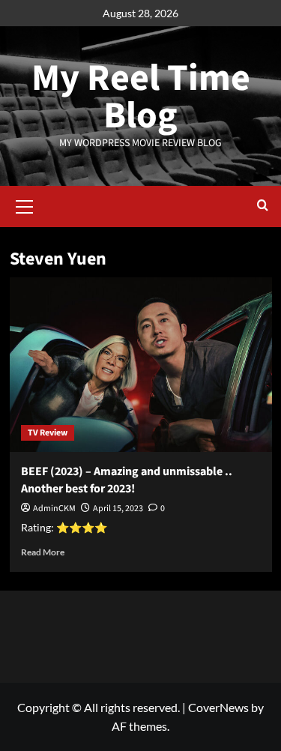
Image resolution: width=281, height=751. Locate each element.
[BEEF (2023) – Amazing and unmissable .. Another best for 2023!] (141, 364)
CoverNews (218, 707)
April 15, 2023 (118, 508)
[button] (25, 204)
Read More (42, 552)
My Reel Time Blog (140, 97)
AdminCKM (54, 508)
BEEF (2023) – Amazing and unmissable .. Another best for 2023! (126, 479)
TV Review (47, 432)
